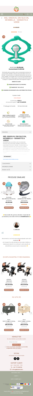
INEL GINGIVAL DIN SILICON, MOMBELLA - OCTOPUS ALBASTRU (9, 199)
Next (30, 51)
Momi (8, 319)
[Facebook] (15, 358)
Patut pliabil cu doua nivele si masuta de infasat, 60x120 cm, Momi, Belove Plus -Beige (24, 321)
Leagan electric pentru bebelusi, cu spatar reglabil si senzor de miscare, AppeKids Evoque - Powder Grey (24, 199)
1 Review (20, 32)
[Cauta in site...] (31, 14)
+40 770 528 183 (17, 367)
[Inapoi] (1, 18)
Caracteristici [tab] (6, 163)
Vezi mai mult (7, 156)
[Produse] (2, 15)
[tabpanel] (16, 49)
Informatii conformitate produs (10, 159)
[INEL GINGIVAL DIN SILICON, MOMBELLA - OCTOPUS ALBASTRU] (8, 188)
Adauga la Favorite (10, 106)
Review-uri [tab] (6, 169)
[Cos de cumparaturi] (27, 14)
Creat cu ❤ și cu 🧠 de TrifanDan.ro (12, 391)
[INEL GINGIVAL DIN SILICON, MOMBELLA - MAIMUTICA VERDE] (16, 49)
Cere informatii (23, 106)
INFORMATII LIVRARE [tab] (7, 166)
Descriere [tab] (5, 132)
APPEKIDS (24, 197)
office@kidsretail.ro (17, 369)
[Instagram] (18, 358)
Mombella (8, 197)
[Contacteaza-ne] (24, 14)
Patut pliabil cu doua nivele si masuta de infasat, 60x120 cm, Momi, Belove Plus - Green (9, 321)
